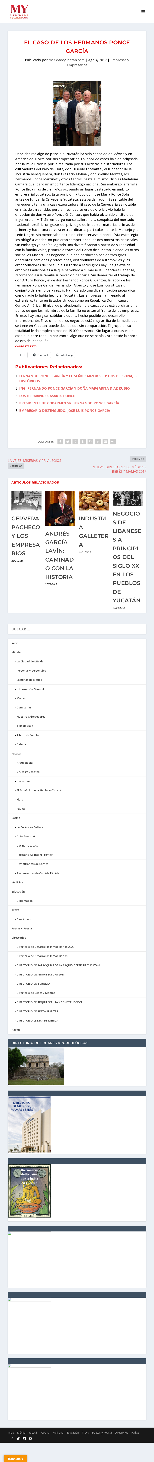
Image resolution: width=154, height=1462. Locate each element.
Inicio (14, 643)
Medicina (17, 882)
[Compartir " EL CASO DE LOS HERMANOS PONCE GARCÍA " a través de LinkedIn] (98, 441)
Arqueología (25, 762)
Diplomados (24, 900)
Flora (20, 799)
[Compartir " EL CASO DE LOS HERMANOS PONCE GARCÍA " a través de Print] (113, 441)
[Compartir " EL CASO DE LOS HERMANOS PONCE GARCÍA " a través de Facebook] (60, 441)
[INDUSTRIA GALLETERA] (94, 500)
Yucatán (16, 753)
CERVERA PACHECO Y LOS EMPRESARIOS (25, 536)
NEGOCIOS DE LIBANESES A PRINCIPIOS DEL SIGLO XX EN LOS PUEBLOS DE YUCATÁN (127, 557)
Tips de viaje (25, 726)
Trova (15, 910)
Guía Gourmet (26, 836)
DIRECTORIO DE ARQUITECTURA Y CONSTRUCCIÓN (49, 1002)
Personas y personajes (31, 670)
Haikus (15, 1029)
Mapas (21, 698)
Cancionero (24, 919)
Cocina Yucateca (27, 845)
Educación (18, 891)
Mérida (16, 652)
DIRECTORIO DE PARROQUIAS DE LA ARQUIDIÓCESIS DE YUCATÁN (58, 965)
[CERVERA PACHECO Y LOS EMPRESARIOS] (26, 500)
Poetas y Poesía (21, 928)
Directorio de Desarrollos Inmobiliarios (42, 956)
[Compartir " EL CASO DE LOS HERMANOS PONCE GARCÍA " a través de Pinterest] (90, 441)
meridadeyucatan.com (67, 60)
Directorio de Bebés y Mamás (36, 993)
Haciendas (23, 781)
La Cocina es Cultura (30, 827)
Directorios (18, 937)
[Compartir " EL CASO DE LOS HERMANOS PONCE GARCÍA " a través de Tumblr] (83, 441)
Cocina (15, 818)
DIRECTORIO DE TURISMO (33, 983)
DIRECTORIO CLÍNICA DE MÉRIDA (37, 1020)
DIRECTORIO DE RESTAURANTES (37, 1011)
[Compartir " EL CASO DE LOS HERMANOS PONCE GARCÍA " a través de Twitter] (68, 441)
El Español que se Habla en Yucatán (40, 790)
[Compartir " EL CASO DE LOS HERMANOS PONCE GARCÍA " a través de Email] (105, 441)
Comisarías (24, 707)
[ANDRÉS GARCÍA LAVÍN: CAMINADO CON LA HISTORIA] (60, 508)
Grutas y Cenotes (28, 772)
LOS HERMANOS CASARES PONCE (47, 396)
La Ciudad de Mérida (30, 661)
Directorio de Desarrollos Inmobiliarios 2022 (45, 947)
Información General (30, 689)
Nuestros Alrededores (31, 716)
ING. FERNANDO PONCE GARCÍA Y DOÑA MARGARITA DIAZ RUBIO (74, 388)
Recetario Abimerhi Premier (35, 854)
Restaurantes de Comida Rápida (38, 873)
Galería (21, 744)
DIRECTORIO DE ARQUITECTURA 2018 (41, 974)
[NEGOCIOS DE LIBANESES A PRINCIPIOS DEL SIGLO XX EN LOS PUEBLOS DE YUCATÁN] (128, 498)
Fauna (21, 808)
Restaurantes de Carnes (32, 864)
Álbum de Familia (28, 735)
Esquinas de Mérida (29, 680)
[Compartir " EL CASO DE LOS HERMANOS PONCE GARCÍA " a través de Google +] (75, 441)
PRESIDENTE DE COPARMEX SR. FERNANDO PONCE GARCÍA (69, 403)
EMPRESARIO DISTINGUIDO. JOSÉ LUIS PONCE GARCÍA (64, 410)
